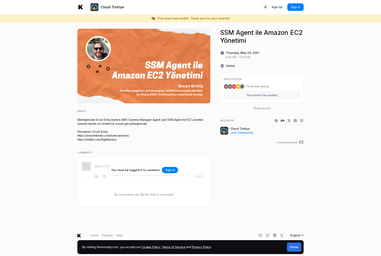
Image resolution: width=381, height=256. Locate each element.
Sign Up (277, 7)
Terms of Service (173, 247)
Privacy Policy (201, 247)
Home (95, 235)
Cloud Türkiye (240, 128)
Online (230, 66)
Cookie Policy (150, 247)
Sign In (295, 7)
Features (107, 235)
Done (294, 247)
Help (119, 235)
